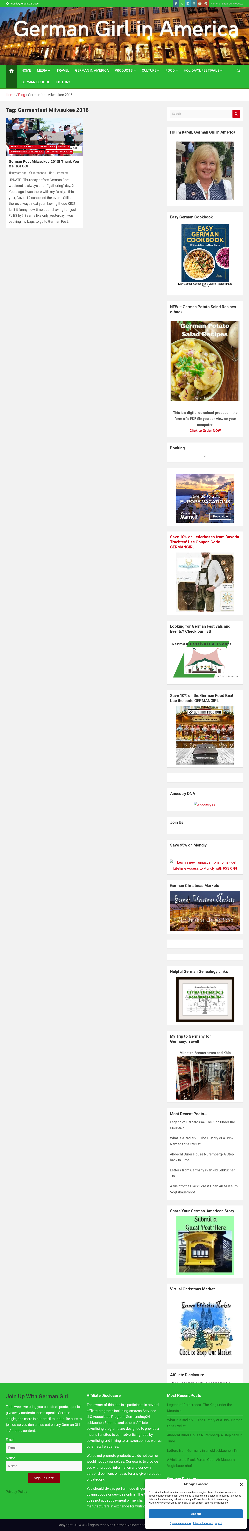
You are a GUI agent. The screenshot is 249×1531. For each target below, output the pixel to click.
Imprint (218, 1523)
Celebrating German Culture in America (32, 146)
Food (170, 70)
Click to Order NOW (205, 431)
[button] (241, 1484)
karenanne (39, 172)
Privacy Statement (203, 1523)
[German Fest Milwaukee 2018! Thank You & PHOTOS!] (44, 137)
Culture (149, 70)
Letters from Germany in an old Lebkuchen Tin (202, 1450)
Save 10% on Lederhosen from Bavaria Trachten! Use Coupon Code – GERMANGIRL (204, 542)
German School (35, 82)
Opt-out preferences (180, 1523)
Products (124, 70)
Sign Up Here (44, 1478)
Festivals (63, 146)
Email (10, 1440)
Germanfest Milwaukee (59, 151)
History (63, 82)
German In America (92, 70)
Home (214, 3)
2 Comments (60, 172)
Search (236, 114)
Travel (62, 70)
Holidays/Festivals (201, 70)
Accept (196, 1514)
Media (42, 70)
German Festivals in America (26, 151)
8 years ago (19, 172)
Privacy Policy (16, 1492)
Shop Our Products (232, 3)
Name (10, 1458)
